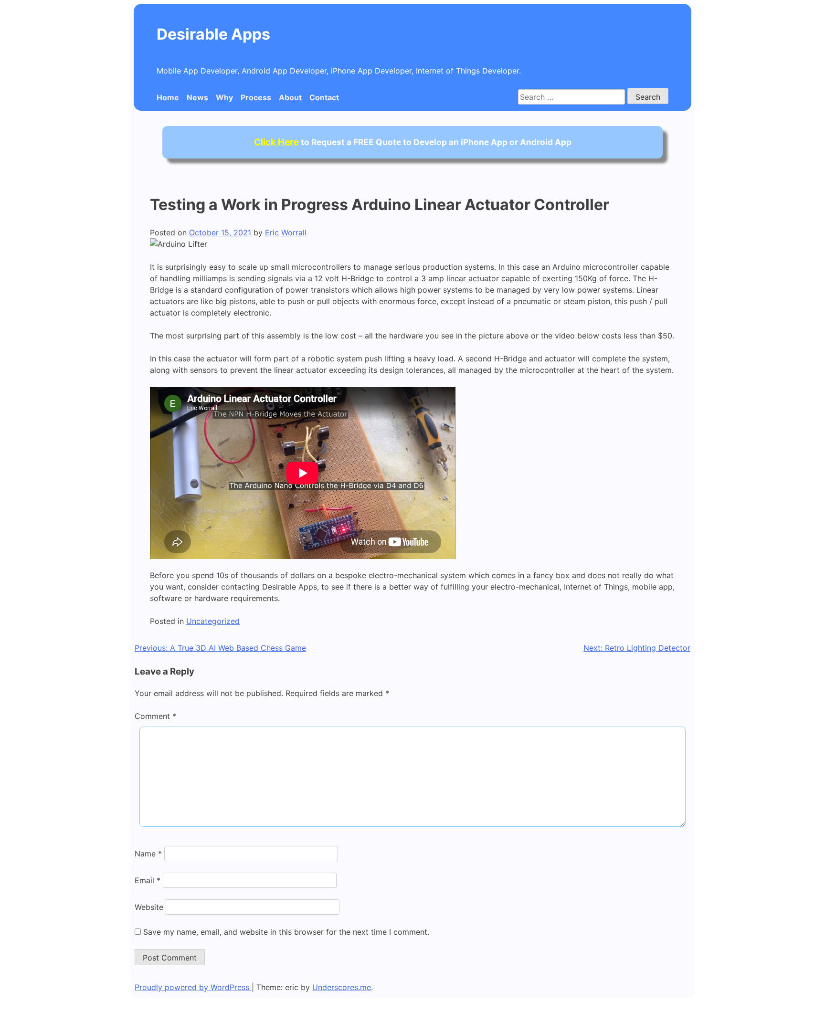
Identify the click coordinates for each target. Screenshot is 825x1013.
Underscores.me (341, 987)
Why (224, 97)
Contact (324, 97)
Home (168, 97)
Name (148, 853)
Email (147, 880)
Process (256, 97)
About (290, 97)
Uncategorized (213, 621)
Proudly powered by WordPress (193, 987)
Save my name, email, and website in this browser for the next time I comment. (286, 932)
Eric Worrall (286, 232)
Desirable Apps (213, 34)
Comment (155, 716)
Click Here (276, 142)
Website (149, 907)
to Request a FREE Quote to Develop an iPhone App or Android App (412, 142)
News (197, 97)
